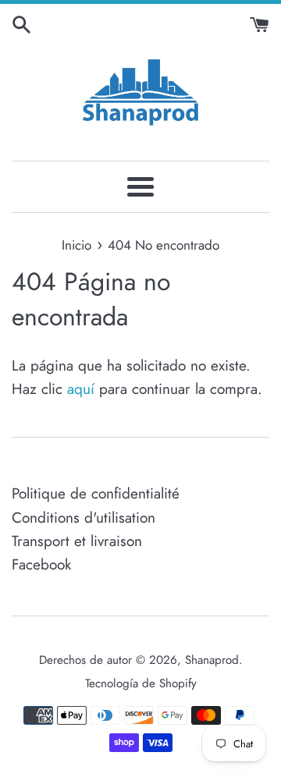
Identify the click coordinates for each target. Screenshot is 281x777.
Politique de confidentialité (96, 493)
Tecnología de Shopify (141, 683)
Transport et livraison (77, 541)
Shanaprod (212, 660)
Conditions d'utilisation (83, 517)
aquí (80, 388)
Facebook (41, 564)
